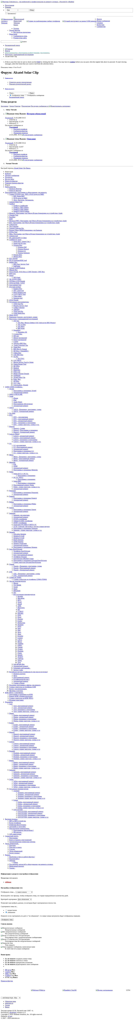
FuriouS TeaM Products (17, 268)
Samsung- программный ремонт (24, 772)
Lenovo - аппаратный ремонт (23, 436)
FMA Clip (16, 372)
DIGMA (20, 613)
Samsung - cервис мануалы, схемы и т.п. (27, 530)
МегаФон (21, 598)
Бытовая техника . (11, 819)
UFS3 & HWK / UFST (17, 283)
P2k (14, 464)
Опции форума (14, 30)
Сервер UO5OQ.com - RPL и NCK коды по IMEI (26, 194)
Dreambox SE (22, 332)
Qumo (20, 653)
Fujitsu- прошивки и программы (29, 806)
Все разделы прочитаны (22, 32)
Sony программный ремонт (23, 555)
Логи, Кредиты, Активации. (23, 200)
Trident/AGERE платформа (22, 521)
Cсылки (12, 849)
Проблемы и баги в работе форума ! (22, 857)
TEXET (20, 657)
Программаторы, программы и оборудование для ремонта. (26, 192)
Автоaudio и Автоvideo (17, 826)
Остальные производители (18, 789)
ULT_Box (16, 383)
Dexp (19, 617)
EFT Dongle (13, 258)
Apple (11, 396)
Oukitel (20, 647)
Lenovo (11, 742)
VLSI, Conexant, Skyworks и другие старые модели (31, 526)
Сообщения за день (20, 36)
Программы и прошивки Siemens (25, 547)
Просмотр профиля (20, 129)
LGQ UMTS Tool (19, 294)
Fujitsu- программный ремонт (28, 802)
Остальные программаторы (19, 302)
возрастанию (12, 910)
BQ (19, 609)
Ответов (17, 106)
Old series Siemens (19, 534)
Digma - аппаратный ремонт (23, 717)
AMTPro (16, 309)
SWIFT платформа (20, 523)
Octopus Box (17, 245)
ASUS (11, 408)
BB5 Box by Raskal (20, 349)
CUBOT (20, 611)
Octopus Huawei (23, 249)
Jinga (19, 634)
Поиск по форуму (11, 181)
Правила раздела (19, 674)
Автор (11, 106)
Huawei (11, 426)
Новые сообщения (103, 21)
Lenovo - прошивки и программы (25, 440)
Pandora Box (17, 289)
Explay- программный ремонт (24, 725)
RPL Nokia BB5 (18, 196)
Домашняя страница (20, 133)
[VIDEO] (8, 975)
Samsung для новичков (21, 515)
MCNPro (16, 366)
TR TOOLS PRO (15, 279)
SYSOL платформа (20, 519)
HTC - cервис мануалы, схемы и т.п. (26, 424)
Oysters (20, 649)
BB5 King (21, 328)
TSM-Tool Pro (18, 304)
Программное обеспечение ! (23, 830)
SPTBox (16, 381)
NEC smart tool (18, 290)
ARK (19, 606)
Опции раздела (9, 78)
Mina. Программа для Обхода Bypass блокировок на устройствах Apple (34, 234)
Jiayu (19, 632)
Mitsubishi (16, 591)
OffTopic (12, 860)
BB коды (8, 970)
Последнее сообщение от (40, 106)
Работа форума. (10, 187)
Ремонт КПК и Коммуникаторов (21, 696)
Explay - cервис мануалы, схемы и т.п (26, 730)
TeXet (11, 779)
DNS (19, 615)
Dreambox (16, 330)
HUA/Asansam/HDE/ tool (18, 260)
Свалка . (12, 868)
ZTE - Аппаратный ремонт (23, 575)
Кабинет (8, 173)
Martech (16, 368)
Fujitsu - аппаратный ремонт (28, 804)
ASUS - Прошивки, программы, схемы (27, 409)
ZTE (10, 572)
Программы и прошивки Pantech (25, 498)
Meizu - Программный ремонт (24, 458)
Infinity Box (13, 262)
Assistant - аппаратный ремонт (28, 794)
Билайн (20, 596)
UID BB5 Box (18, 355)
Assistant (16, 791)
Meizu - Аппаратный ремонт (23, 460)
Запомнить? (11, 13)
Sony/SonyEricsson (15, 549)
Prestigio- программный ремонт (24, 753)
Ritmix (11, 760)
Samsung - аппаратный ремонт (24, 774)
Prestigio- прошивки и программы (25, 757)
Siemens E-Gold (18, 536)
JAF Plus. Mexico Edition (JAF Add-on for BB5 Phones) (37, 323)
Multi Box (16, 370)
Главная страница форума (14, 183)
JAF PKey (21, 326)
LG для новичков (19, 445)
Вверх (28, 168)
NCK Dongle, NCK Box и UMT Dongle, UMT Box (27, 272)
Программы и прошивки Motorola (25, 470)
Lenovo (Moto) (14, 434)
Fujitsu (15, 800)
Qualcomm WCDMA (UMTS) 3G (24, 525)
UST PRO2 (17, 360)
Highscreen (21, 623)
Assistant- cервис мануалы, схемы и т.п (31, 798)
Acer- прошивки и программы (24, 709)
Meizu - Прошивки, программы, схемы (27, 457)
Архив (7, 1005)
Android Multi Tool (15, 202)
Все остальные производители (24, 594)
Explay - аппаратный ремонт (23, 726)
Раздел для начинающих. (18, 689)
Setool (11, 275)
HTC (11, 415)
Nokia (11, 472)
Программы (13, 838)
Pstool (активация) (19, 340)
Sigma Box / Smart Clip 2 (21, 241)
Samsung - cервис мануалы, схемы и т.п (27, 777)
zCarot (10, 1016)
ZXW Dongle (13, 300)
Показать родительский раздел (20, 84)
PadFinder (16, 266)
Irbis (19, 630)
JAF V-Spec (22, 324)
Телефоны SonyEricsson (21, 551)
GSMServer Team (15, 240)
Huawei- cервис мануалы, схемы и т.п (26, 740)
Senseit (20, 655)
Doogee (20, 619)
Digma (11, 713)
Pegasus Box (17, 255)
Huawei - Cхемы (19, 428)
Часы (15, 676)
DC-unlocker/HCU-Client (17, 238)
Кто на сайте (9, 179)
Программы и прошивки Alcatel (24, 391)
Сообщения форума (20, 131)
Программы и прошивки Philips (24, 504)
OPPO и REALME (15, 394)
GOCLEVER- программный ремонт (30, 811)
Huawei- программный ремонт (24, 734)
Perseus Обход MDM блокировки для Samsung (25, 230)
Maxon (15, 583)
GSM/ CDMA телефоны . (14, 387)
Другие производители (17, 581)
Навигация (13, 34)
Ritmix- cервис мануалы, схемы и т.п (26, 768)
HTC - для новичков (20, 417)
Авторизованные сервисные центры (22, 842)
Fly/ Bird (12, 413)
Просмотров (26, 106)
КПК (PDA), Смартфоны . (14, 692)
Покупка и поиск (15, 847)
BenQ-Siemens (18, 540)
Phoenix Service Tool (20, 306)
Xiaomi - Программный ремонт (24, 568)
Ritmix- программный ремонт (23, 762)
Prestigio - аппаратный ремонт (24, 755)
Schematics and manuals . (21, 668)
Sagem (11, 508)
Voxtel (15, 587)
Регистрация (9, 5)
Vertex (20, 660)
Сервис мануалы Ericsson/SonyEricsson (27, 562)
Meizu (11, 455)
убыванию (11, 912)
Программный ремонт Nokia (23, 485)
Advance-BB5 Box (19, 343)
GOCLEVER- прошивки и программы (31, 815)
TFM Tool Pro (18, 311)
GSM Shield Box (19, 313)
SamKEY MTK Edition (21, 211)
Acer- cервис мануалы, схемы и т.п (25, 711)
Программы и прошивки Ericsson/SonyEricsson (30, 560)
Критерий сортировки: (9, 899)
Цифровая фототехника (17, 825)
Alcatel (11, 389)
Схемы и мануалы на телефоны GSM (22, 687)
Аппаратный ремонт (20, 392)
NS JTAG (21, 358)
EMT (11, 219)
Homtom (20, 625)
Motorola (12, 462)
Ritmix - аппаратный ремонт (23, 764)
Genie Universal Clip (20, 345)
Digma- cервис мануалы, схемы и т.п (26, 721)
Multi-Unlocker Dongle (21, 374)
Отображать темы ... (8, 892)
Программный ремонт (21, 677)
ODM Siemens (18, 542)
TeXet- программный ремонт (23, 781)
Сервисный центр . (12, 836)
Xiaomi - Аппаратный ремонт (23, 570)
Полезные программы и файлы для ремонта (25, 685)
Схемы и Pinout (18, 683)
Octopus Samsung (24, 253)
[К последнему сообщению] (32, 135)
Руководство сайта (20, 38)
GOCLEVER (18, 810)
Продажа (12, 845)
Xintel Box (17, 347)
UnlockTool (13, 224)
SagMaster (16, 375)
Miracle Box (13, 270)
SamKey (12, 204)
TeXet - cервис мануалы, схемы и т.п (26, 787)
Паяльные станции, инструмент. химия (23, 317)
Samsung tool (17, 298)
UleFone (20, 659)
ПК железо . (17, 832)
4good (20, 604)
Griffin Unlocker (18, 307)
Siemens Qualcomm (20, 543)
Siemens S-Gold (18, 538)
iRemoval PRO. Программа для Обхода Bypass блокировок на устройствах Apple (38, 221)
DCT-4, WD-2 (18, 477)
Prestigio (20, 651)
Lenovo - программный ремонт (24, 438)
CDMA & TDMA (15, 577)
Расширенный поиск (12, 45)
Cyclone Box (17, 334)
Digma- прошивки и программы (24, 719)
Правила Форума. (15, 189)
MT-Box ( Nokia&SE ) (21, 351)
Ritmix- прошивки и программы (24, 766)
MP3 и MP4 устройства (17, 821)
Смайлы (8, 972)
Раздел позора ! (14, 853)
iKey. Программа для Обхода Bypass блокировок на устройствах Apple (34, 223)
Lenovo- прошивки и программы (25, 747)
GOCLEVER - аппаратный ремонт (30, 813)
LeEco (20, 640)
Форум (99, 19)
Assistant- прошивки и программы (30, 796)
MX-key (16, 336)
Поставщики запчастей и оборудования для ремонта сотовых (31, 864)
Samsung (12, 513)
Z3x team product (15, 287)
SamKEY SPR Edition (20, 209)
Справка (100, 23)
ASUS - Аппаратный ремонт (23, 411)
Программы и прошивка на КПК (21, 694)
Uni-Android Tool (15, 285)
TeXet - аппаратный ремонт (23, 783)
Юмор (15, 862)
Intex (19, 628)
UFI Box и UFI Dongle (17, 281)
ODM (15, 466)
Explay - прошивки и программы (25, 728)
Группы (16, 28)
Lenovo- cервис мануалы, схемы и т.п (26, 749)
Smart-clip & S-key (19, 243)
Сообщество (101, 26)
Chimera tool (13, 236)
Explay (20, 621)
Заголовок (4, 106)
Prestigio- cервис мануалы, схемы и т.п (27, 759)
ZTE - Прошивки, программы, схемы (26, 574)
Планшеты (9, 702)
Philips (11, 502)
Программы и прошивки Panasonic (25, 492)
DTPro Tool (13, 232)
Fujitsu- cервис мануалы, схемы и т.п (31, 808)
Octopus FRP (22, 247)
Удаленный (9, 118)
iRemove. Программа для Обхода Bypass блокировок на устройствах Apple (35, 213)
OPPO (20, 645)
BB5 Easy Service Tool (21, 264)
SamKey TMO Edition (21, 207)
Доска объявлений (15, 851)
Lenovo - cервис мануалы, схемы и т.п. (27, 441)
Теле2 (20, 602)
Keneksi (20, 636)
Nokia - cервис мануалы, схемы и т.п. (26, 487)
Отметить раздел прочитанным (20, 82)
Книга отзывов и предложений (20, 840)
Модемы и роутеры (16, 691)
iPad (14, 400)
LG (10, 443)
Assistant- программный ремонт (29, 793)
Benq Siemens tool (19, 292)
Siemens (12, 532)
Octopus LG (22, 251)
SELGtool (16, 277)
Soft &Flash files (18, 664)
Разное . (8, 855)
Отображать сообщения (35, 95)
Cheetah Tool (13, 215)
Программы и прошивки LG (23, 451)
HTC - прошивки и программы (24, 423)
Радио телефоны (15, 823)
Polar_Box (17, 379)
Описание (31, 139)
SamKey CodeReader (20, 206)
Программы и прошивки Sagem (24, 509)
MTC (19, 600)
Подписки (8, 177)
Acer (10, 704)
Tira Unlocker (13, 226)
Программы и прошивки (26, 475)
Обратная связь (10, 1001)
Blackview (21, 608)
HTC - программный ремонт (23, 419)
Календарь (100, 25)
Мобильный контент (16, 866)
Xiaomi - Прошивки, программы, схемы (27, 566)
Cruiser (15, 341)
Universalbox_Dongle (20, 385)
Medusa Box (17, 257)
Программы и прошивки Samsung (25, 528)
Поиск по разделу (9, 88)
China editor (17, 296)
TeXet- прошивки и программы (24, 785)
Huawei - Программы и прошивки (25, 430)
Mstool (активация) (20, 338)
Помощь (8, 7)
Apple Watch (17, 402)
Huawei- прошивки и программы (25, 738)
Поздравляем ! (14, 859)
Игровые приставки (16, 700)
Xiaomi (11, 564)
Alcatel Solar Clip (19, 377)
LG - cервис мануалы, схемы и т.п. (25, 453)
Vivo (19, 662)
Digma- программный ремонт (23, 715)
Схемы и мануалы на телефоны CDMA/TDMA (30, 579)
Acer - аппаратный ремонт (22, 708)
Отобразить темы (17, 95)
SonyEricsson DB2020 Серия (23, 558)
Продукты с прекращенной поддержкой (19, 54)
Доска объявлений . (12, 843)
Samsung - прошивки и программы (25, 776)
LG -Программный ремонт (23, 447)
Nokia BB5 (17, 481)
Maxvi (20, 642)
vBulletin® (13, 1012)
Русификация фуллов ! (21, 679)
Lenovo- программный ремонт (24, 743)
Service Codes (18, 670)
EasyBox (12, 217)
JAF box (16, 321)
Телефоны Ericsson (20, 557)
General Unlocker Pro (16, 228)
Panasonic (12, 491)
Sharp (15, 589)
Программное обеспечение (23, 404)
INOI (19, 626)
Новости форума (15, 190)
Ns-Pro (15, 357)
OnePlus (20, 643)
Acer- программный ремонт (23, 706)
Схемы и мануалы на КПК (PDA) (21, 698)
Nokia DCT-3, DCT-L (20, 474)
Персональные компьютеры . (19, 828)
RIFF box (12, 274)
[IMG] (7, 973)
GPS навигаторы (15, 834)
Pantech (11, 496)
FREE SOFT (13, 315)
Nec (14, 592)
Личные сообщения (12, 175)
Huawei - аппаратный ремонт (23, 736)
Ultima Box (17, 353)
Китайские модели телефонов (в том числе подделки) (28, 672)
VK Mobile (17, 585)
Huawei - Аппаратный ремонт (24, 432)
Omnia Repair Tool (19, 364)
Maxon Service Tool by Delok (23, 362)
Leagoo (20, 638)
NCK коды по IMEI (20, 198)
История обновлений (36, 114)
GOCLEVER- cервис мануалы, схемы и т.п (33, 817)
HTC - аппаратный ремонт (22, 421)
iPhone (15, 398)
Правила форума (7, 981)
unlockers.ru (9, 1003)
